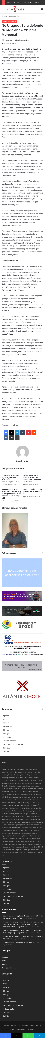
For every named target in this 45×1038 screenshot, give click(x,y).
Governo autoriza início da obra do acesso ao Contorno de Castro (32, 478)
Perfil (4, 961)
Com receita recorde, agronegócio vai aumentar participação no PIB (11, 478)
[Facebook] (6, 432)
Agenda (6, 716)
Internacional (8, 737)
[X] (11, 432)
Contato (5, 957)
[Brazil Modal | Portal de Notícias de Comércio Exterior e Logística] (15, 9)
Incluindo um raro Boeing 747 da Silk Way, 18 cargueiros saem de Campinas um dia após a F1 (12, 493)
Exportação (7, 726)
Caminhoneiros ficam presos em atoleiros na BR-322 (33, 491)
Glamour (6, 730)
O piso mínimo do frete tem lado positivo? (18, 942)
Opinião (6, 751)
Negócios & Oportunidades (13, 744)
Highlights (6, 734)
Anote (5, 719)
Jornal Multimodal (15, 16)
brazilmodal (8, 40)
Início (5, 16)
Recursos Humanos (9, 968)
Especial (6, 723)
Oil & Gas (6, 748)
